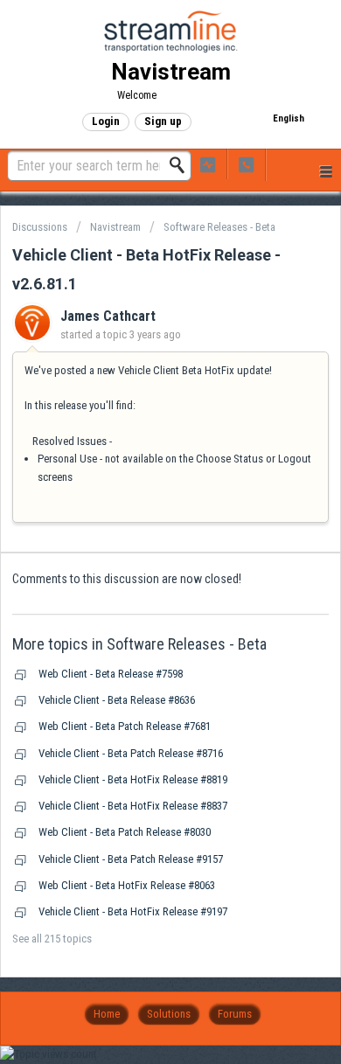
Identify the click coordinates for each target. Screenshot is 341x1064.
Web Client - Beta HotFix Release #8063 (126, 885)
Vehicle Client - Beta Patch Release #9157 (130, 859)
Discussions (39, 226)
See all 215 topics (52, 938)
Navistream (115, 226)
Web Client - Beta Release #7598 (110, 673)
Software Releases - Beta (219, 226)
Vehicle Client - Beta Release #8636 (116, 699)
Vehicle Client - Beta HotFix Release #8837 (132, 805)
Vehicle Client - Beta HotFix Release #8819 (132, 779)
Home (107, 1013)
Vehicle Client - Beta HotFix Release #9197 (132, 911)
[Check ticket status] (208, 164)
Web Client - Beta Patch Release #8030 (124, 831)
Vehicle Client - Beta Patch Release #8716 (130, 753)
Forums (235, 1013)
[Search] (182, 165)
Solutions (169, 1013)
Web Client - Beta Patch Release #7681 (124, 726)
